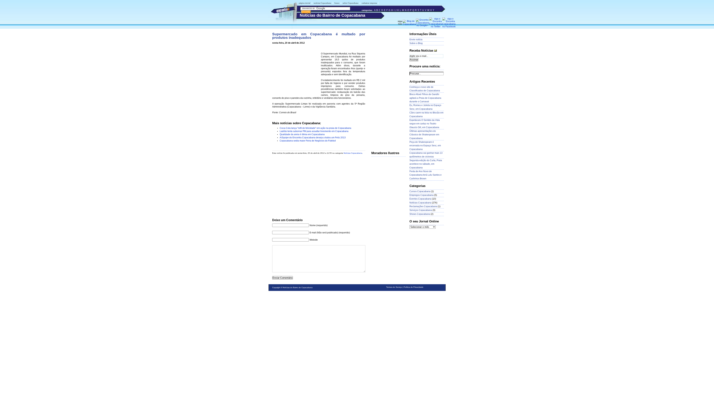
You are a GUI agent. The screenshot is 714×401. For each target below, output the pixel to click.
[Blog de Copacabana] (409, 24)
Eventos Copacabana (420, 199)
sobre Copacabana (350, 3)
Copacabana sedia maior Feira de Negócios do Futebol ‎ (308, 141)
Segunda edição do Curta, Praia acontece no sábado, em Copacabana (425, 164)
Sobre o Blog (416, 43)
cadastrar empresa (369, 3)
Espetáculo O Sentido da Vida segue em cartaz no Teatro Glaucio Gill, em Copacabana (424, 124)
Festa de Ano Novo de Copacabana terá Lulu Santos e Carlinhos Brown (425, 175)
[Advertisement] (296, 71)
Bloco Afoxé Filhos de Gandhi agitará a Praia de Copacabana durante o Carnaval (425, 98)
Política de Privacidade (413, 287)
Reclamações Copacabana (423, 206)
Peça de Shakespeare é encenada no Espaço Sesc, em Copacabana (425, 146)
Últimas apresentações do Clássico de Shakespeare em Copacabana (424, 135)
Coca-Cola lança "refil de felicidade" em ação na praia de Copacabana (315, 128)
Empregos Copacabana (421, 195)
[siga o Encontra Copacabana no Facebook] (449, 26)
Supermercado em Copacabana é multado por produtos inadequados (318, 36)
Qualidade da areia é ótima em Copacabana (302, 134)
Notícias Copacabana (353, 153)
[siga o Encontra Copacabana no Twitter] (435, 26)
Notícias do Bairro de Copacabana (298, 287)
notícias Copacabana (322, 3)
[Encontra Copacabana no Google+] (422, 25)
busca (337, 3)
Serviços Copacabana (420, 210)
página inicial (304, 3)
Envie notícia (415, 39)
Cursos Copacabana (419, 191)
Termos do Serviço (394, 287)
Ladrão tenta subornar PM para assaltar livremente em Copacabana (314, 131)
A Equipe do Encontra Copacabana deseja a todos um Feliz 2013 (313, 137)
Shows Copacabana (419, 214)
